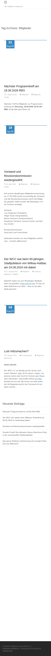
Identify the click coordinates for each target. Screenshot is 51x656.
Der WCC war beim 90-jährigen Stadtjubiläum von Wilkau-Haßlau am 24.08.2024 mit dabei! (25, 263)
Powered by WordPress (11, 648)
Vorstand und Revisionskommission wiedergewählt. (18, 176)
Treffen (6, 97)
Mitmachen (8, 358)
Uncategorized (26, 355)
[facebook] (5, 3)
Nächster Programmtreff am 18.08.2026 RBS (21, 412)
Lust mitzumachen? (16, 351)
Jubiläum (37, 271)
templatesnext (8, 651)
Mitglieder (25, 95)
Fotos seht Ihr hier (27, 283)
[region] (25, 15)
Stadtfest (15, 274)
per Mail (38, 379)
